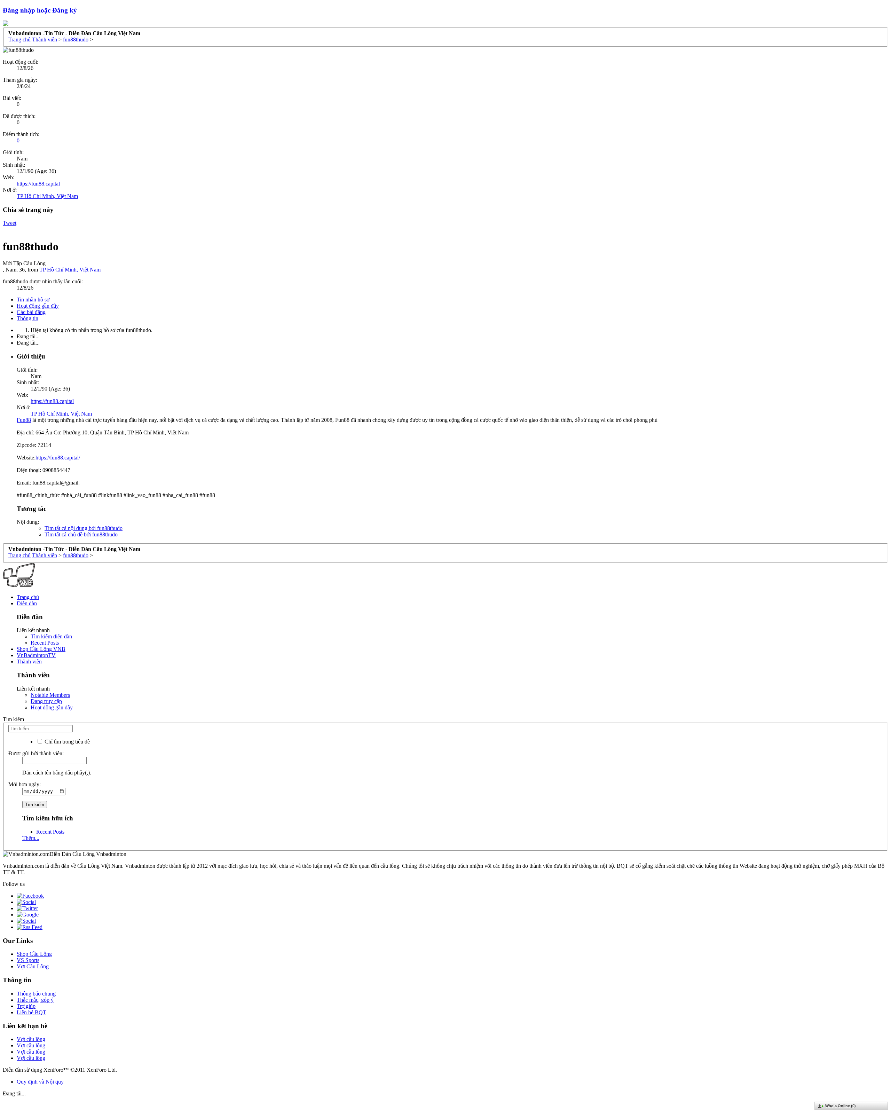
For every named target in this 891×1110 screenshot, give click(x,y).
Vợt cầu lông (31, 1039)
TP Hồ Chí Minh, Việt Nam (47, 196)
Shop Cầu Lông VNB (41, 649)
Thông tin (27, 318)
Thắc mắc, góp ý (35, 1000)
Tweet (9, 223)
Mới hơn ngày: (24, 784)
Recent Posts (45, 643)
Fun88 (24, 420)
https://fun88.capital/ (58, 457)
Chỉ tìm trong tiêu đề (66, 742)
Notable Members (50, 695)
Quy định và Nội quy (40, 1082)
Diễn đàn (27, 603)
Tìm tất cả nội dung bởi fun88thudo (84, 528)
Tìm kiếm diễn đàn (51, 636)
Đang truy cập (46, 701)
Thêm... (30, 838)
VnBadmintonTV (36, 655)
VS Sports (28, 960)
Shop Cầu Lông (34, 954)
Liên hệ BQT (31, 1012)
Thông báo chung (36, 994)
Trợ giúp (26, 1006)
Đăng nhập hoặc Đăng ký (40, 10)
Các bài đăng (31, 312)
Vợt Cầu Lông (33, 966)
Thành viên (29, 661)
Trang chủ (28, 597)
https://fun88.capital (38, 184)
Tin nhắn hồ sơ (33, 299)
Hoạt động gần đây (38, 306)
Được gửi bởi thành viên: (36, 753)
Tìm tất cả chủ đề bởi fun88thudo (81, 534)
